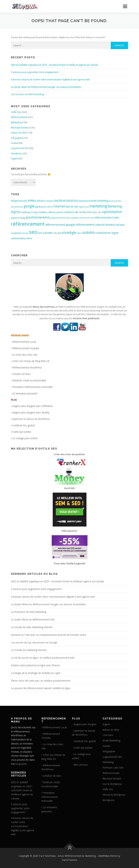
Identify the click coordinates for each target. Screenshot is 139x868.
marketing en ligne (30, 212)
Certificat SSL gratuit (23, 425)
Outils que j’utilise (21, 431)
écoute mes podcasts (86, 318)
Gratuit (14, 142)
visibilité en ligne (106, 233)
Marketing (16, 122)
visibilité (88, 232)
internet (59, 206)
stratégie (69, 232)
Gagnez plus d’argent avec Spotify (30, 412)
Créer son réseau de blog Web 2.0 (30, 361)
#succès (23, 200)
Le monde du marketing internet (28, 650)
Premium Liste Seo (113, 767)
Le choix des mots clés (24, 354)
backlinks (72, 200)
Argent (14, 158)
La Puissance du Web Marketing (27, 94)
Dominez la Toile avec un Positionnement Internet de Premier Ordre (48, 634)
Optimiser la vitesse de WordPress (31, 419)
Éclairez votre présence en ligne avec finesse (35, 665)
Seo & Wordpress (112, 784)
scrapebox (16, 233)
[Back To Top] (70, 848)
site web (57, 233)
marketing (98, 205)
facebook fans (114, 201)
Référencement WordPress (27, 367)
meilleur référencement (51, 212)
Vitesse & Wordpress (114, 794)
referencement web (106, 217)
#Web (32, 200)
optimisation (112, 212)
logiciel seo (83, 206)
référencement (28, 223)
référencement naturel (89, 224)
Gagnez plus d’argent (85, 724)
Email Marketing (111, 740)
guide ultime (47, 206)
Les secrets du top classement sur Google (34, 642)
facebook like (17, 206)
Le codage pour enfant (24, 438)
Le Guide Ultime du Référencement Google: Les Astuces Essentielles (46, 86)
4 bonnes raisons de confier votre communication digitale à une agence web (50, 79)
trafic (79, 233)
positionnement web (59, 217)
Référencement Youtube (25, 348)
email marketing (99, 200)
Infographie (17, 137)
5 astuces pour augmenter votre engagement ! (35, 72)
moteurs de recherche (78, 212)
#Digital (14, 200)
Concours (108, 735)
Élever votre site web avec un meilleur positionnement (40, 680)
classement (84, 200)
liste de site (72, 206)
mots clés (97, 212)
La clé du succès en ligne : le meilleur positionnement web (42, 657)
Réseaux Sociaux (20, 127)
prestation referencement (82, 218)
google (29, 206)
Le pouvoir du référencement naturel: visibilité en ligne (40, 688)
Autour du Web (18, 132)
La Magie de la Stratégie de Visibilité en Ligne (35, 673)
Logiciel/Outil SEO (20, 148)
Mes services (81, 764)
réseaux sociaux (114, 224)
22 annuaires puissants (24, 393)
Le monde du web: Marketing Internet (31, 627)
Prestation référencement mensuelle (32, 387)
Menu (125, 6)
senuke (25, 233)
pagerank (15, 217)
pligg (22, 217)
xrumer (28, 238)
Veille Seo (16, 111)
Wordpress (17, 153)
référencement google (60, 224)
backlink (60, 200)
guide (38, 206)
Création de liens (21, 374)
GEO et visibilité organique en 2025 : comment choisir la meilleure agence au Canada (54, 64)
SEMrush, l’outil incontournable (29, 380)
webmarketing (18, 238)
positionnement (37, 217)
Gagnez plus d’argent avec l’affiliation (32, 406)
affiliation (41, 200)
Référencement (19, 117)
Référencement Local (24, 341)
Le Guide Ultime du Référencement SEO (33, 619)
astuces (50, 200)
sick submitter (45, 232)
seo (33, 232)
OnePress (103, 855)
